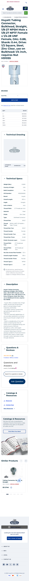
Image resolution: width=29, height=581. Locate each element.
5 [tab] (21, 494)
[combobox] (14, 13)
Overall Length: (8, 199)
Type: (5, 217)
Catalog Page (10, 405)
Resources (9, 400)
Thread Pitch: (8, 208)
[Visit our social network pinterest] (14, 564)
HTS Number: (8, 193)
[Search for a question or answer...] (14, 374)
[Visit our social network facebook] (4, 564)
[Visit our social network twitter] (10, 564)
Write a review (14, 357)
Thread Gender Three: (10, 258)
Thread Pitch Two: (7, 244)
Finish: (5, 214)
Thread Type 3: (8, 264)
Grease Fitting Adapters (21, 17)
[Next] (26, 461)
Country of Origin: (9, 187)
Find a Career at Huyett (14, 538)
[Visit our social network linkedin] (17, 564)
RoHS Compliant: (9, 190)
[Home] (10, 8)
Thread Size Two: (9, 228)
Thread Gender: (8, 231)
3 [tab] (14, 494)
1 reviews (6, 357)
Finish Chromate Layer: (10, 240)
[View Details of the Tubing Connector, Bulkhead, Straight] (13, 471)
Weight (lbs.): (7, 184)
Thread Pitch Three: (7, 248)
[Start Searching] (26, 13)
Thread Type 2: (8, 261)
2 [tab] (11, 494)
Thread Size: (7, 220)
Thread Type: (6, 224)
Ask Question (17, 381)
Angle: (5, 202)
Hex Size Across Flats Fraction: (12, 252)
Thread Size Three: (9, 237)
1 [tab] (7, 494)
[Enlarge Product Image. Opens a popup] (19, 480)
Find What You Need (14, 431)
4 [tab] (18, 494)
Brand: (6, 196)
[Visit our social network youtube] (7, 564)
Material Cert (7, 105)
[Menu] (3, 9)
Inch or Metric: (8, 205)
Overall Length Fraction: (11, 255)
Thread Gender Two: (10, 234)
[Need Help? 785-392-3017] (26, 2)
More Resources (8, 408)
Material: (6, 211)
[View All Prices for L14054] (11, 487)
